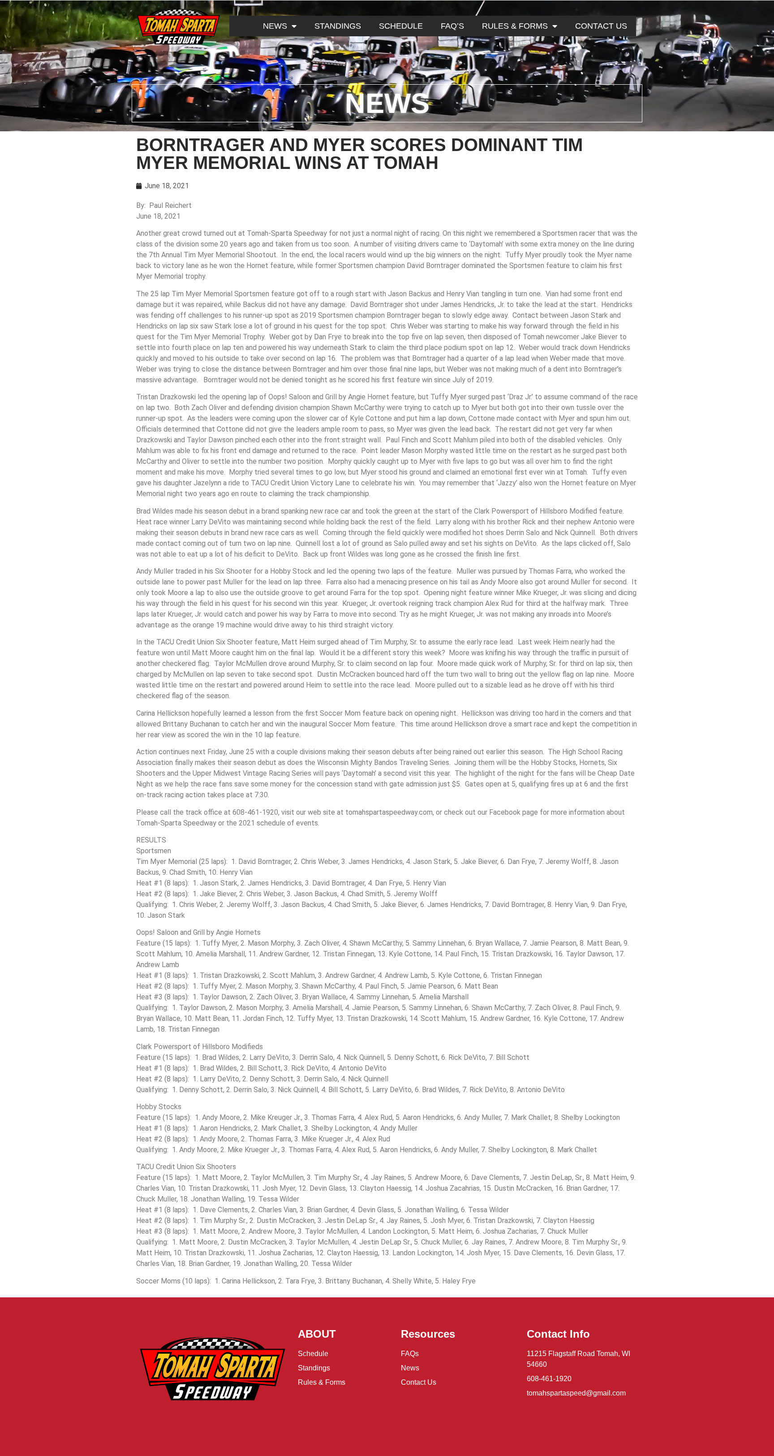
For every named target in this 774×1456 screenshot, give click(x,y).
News (275, 26)
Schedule (401, 26)
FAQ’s (452, 26)
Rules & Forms (515, 26)
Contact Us (601, 26)
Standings (337, 26)
